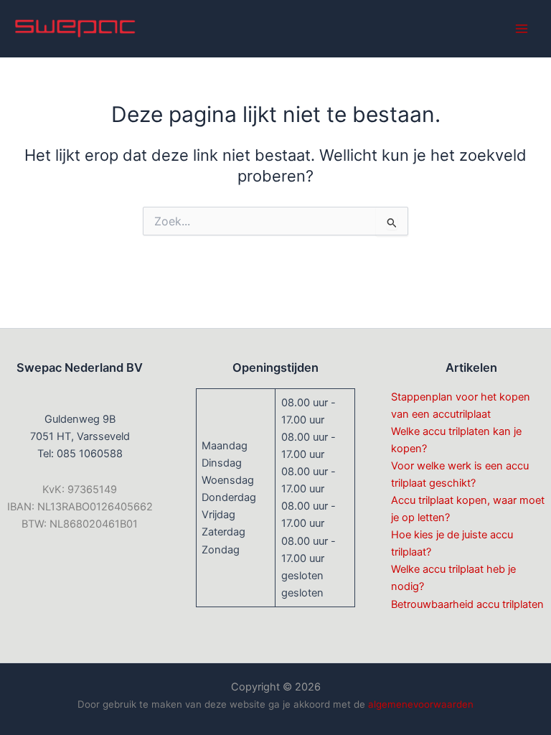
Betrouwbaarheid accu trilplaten (467, 604)
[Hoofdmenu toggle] (522, 29)
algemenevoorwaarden (421, 704)
